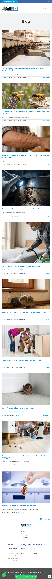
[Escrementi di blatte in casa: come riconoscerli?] (26, 487)
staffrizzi (4, 77)
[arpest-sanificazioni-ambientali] (10, 6)
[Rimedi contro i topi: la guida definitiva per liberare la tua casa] (26, 294)
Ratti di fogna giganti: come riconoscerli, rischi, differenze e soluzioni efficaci (23, 70)
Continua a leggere (46, 77)
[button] (4, 575)
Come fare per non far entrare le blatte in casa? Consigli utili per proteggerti (24, 457)
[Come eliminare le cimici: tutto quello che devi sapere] (26, 242)
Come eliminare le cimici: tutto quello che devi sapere (21, 266)
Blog (16, 77)
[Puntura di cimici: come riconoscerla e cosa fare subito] (26, 188)
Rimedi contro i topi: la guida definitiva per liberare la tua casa (24, 312)
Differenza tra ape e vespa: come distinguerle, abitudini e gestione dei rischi (25, 113)
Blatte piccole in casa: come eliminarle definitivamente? (22, 360)
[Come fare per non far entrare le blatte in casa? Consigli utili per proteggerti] (26, 437)
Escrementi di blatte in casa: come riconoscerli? (19, 506)
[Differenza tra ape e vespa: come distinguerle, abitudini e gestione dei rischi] (26, 96)
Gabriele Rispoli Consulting (31, 574)
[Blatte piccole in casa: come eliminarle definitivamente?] (26, 341)
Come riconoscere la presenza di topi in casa (18, 408)
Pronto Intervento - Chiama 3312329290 (26, 576)
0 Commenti (20, 415)
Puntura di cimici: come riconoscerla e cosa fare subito (21, 209)
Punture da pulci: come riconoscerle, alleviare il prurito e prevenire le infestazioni (25, 156)
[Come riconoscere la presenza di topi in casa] (26, 389)
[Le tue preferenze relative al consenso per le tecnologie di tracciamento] (49, 576)
